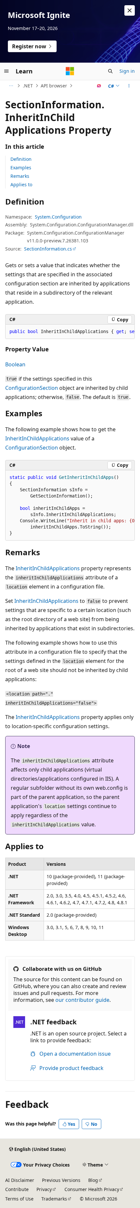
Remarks (19, 176)
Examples (20, 167)
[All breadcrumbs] (11, 86)
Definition (21, 159)
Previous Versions (61, 1180)
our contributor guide (82, 999)
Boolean (15, 364)
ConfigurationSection (31, 387)
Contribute (17, 1189)
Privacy (44, 1189)
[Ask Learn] (99, 86)
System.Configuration (58, 217)
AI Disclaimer (19, 1180)
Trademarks (54, 1199)
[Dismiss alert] (129, 10)
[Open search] (110, 71)
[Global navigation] (6, 71)
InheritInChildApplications (37, 438)
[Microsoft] (70, 71)
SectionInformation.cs (48, 249)
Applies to (21, 184)
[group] (70, 332)
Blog (93, 1180)
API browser (54, 86)
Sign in (127, 71)
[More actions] (129, 86)
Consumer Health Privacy (91, 1189)
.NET (28, 86)
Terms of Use (19, 1199)
